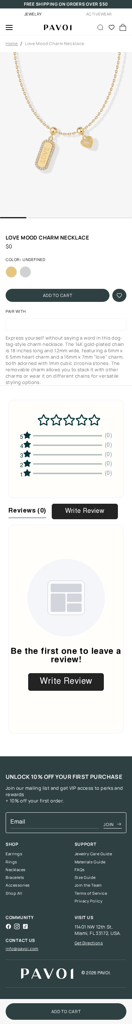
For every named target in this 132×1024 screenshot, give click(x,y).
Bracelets (15, 877)
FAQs (80, 869)
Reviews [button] (27, 511)
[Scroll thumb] (13, 217)
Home (12, 43)
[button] (66, 134)
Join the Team (88, 885)
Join (108, 824)
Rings (11, 861)
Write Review (84, 511)
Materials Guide (90, 861)
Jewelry (33, 14)
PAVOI (104, 973)
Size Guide (85, 877)
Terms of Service (91, 893)
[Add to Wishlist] (119, 295)
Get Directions (89, 942)
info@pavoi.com (22, 948)
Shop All (14, 893)
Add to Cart (58, 295)
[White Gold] (25, 272)
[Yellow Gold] (11, 272)
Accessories (18, 885)
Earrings (14, 853)
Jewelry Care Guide (93, 853)
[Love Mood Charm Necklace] (54, 27)
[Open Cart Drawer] (122, 27)
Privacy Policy (89, 901)
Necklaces (16, 869)
